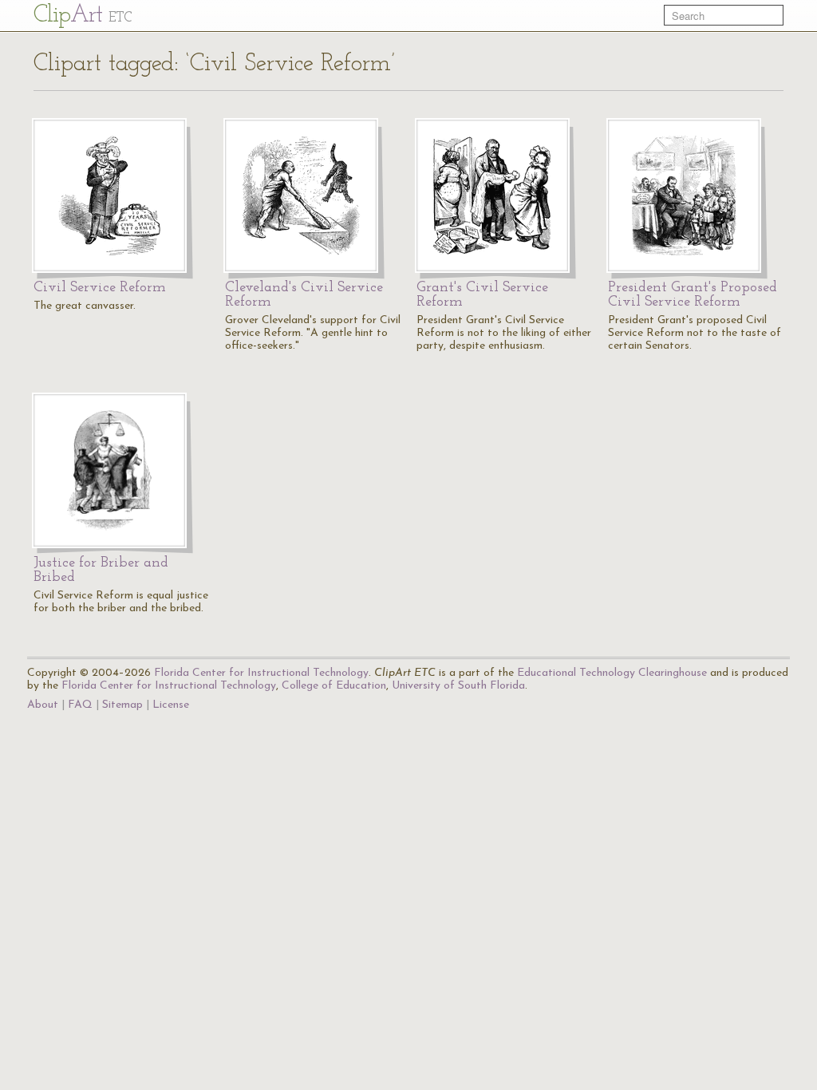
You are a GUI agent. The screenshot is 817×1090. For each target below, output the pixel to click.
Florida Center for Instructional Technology (261, 673)
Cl (83, 15)
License (170, 705)
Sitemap (122, 705)
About (42, 705)
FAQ (80, 705)
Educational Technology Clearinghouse (612, 673)
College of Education (334, 686)
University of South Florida (458, 686)
